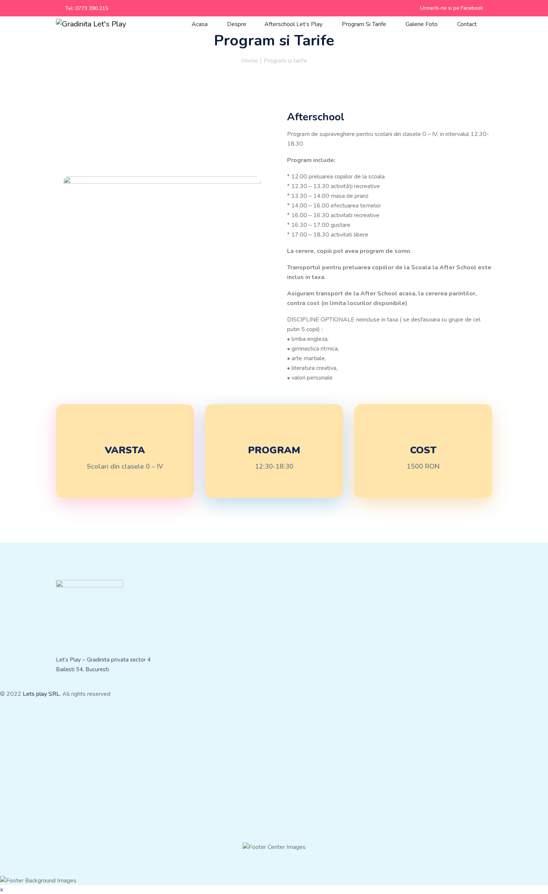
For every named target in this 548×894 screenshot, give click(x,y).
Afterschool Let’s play (294, 24)
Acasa (200, 24)
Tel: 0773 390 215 (86, 8)
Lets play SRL (41, 694)
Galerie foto (422, 24)
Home (249, 61)
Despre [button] (236, 24)
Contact (467, 24)
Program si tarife (365, 24)
